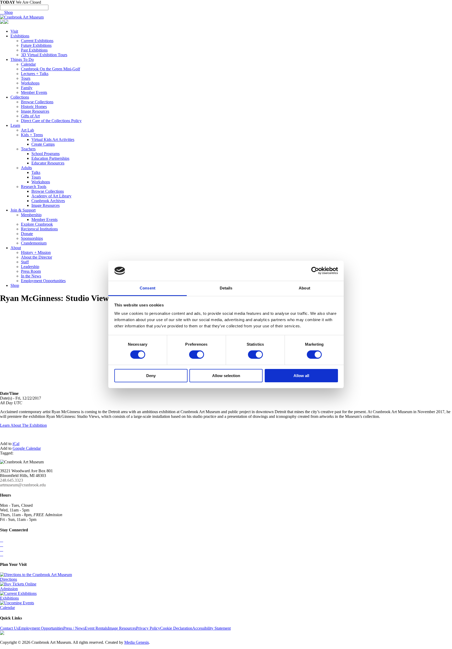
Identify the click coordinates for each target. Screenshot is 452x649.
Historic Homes (34, 106)
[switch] (196, 354)
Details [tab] (226, 288)
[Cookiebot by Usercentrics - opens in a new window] (315, 271)
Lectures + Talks (34, 73)
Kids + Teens (32, 135)
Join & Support (23, 210)
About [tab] (304, 288)
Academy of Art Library (51, 196)
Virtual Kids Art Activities (52, 139)
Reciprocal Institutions (39, 229)
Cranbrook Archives (48, 200)
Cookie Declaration (176, 628)
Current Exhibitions (37, 40)
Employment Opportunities (43, 280)
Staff (25, 262)
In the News (31, 276)
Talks (35, 172)
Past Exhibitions (34, 50)
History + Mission (36, 252)
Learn (15, 125)
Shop (6, 12)
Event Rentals (96, 628)
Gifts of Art (30, 116)
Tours (25, 78)
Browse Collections (37, 102)
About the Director (36, 257)
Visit (14, 31)
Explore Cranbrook (37, 224)
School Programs (45, 153)
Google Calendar (27, 448)
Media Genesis (136, 642)
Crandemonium (34, 243)
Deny (151, 375)
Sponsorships (32, 238)
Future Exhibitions (36, 45)
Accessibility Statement (211, 628)
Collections (19, 97)
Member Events (34, 92)
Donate (27, 233)
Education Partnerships (50, 158)
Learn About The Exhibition (23, 425)
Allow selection (226, 375)
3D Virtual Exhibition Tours (44, 55)
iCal (16, 443)
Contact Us (9, 628)
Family (26, 88)
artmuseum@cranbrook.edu (23, 485)
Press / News (74, 628)
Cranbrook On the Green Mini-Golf (50, 69)
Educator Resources (47, 163)
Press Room (31, 271)
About (15, 248)
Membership (31, 215)
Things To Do (22, 59)
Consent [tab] (147, 288)
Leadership (30, 266)
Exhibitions (19, 36)
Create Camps (43, 144)
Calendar (28, 64)
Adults (26, 168)
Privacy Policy (148, 628)
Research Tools (33, 186)
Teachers (28, 149)
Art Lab (27, 130)
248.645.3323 (11, 480)
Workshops (30, 83)
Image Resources (35, 111)
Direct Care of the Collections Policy (51, 120)
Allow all (301, 375)
